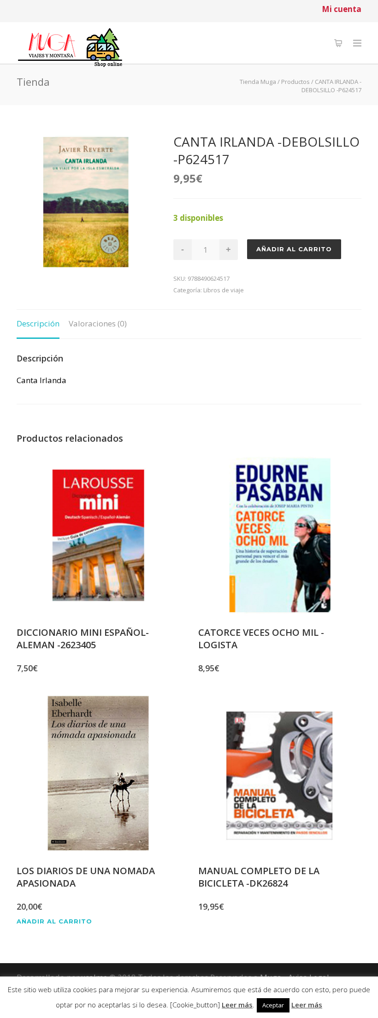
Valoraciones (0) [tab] (98, 323)
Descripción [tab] (38, 323)
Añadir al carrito (294, 249)
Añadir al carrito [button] (54, 921)
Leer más (237, 1004)
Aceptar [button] (273, 1005)
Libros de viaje (223, 290)
